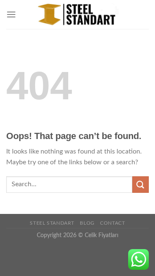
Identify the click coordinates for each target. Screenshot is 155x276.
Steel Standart (52, 223)
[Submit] (140, 184)
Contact (112, 223)
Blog (87, 223)
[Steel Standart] (77, 14)
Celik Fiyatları (101, 235)
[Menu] (11, 14)
